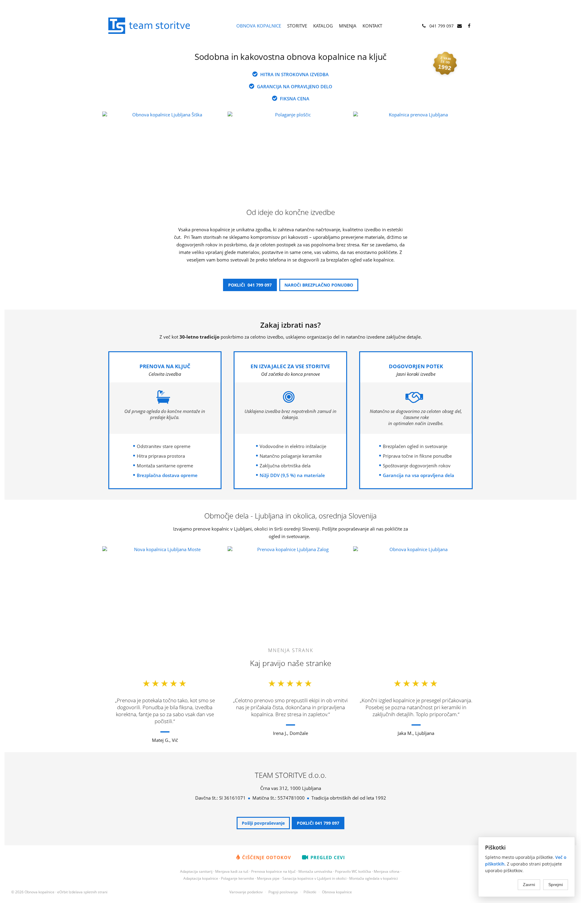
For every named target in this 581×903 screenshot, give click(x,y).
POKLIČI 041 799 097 (250, 285)
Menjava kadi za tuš (231, 871)
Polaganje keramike (237, 878)
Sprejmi (555, 884)
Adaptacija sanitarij (196, 871)
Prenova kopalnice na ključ (273, 871)
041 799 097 (441, 26)
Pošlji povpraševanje (263, 823)
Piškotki (310, 892)
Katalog (323, 26)
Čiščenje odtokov (266, 857)
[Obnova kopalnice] (151, 25)
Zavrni (529, 884)
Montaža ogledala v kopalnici (373, 878)
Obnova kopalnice (258, 26)
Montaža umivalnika (315, 871)
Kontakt (372, 26)
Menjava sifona (386, 871)
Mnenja (347, 26)
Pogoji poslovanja (283, 892)
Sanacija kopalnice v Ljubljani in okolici (314, 878)
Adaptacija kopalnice (200, 878)
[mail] (459, 26)
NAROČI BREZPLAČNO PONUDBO (318, 285)
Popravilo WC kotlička (353, 871)
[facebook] (469, 26)
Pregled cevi (327, 857)
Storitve (297, 26)
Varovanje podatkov (246, 892)
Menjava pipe (268, 878)
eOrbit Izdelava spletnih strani (82, 892)
